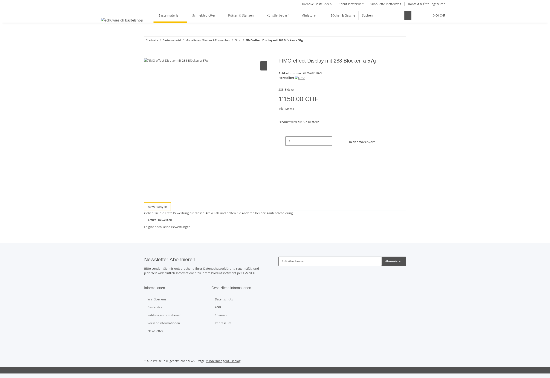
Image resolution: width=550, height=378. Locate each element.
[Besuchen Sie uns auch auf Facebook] (147, 343)
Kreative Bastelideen (317, 4)
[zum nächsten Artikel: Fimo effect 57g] (306, 41)
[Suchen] (408, 15)
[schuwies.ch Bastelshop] (122, 20)
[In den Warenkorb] (147, 55)
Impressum (223, 323)
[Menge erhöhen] (335, 141)
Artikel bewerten (160, 220)
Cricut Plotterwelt (351, 4)
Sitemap (221, 315)
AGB (218, 307)
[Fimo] (300, 78)
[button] (418, 15)
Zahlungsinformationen (165, 315)
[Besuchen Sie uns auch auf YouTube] (147, 348)
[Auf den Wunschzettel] (263, 65)
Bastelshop (155, 307)
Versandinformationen (164, 323)
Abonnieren (393, 261)
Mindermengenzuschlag (223, 361)
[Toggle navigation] (106, 11)
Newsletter (155, 331)
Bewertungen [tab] (157, 207)
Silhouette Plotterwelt (385, 4)
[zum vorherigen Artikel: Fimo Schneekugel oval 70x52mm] (313, 41)
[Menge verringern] (281, 141)
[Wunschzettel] (425, 15)
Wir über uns (157, 299)
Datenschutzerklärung (219, 268)
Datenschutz (224, 299)
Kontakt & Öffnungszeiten (426, 4)
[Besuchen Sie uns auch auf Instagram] (147, 352)
